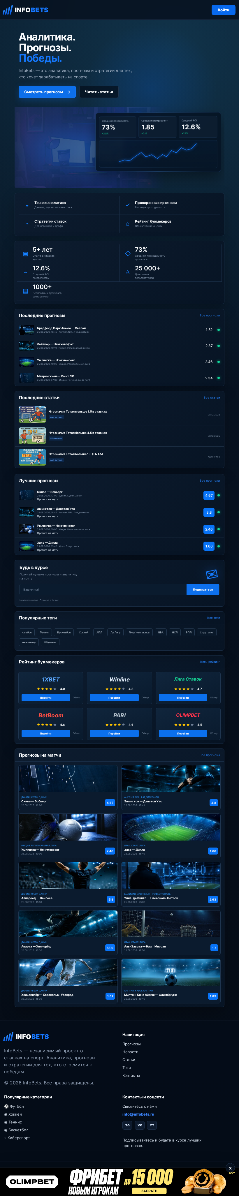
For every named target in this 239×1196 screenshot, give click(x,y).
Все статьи (212, 397)
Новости (130, 1051)
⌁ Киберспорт (17, 1137)
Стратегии (206, 632)
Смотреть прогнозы (47, 91)
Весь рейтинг (210, 661)
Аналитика (29, 642)
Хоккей (83, 632)
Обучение (50, 642)
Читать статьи (99, 91)
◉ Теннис (13, 1122)
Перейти (46, 697)
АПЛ (99, 632)
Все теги (213, 617)
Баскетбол (64, 632)
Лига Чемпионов (139, 632)
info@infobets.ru (138, 1114)
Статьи (128, 1059)
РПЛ (188, 632)
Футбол (26, 632)
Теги (126, 1067)
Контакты (131, 1075)
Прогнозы (131, 1044)
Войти (223, 10)
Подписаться (203, 589)
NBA (161, 632)
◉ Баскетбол (16, 1130)
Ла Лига (115, 632)
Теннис (44, 632)
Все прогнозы (210, 315)
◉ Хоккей (13, 1114)
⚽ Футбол (14, 1106)
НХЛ (175, 632)
